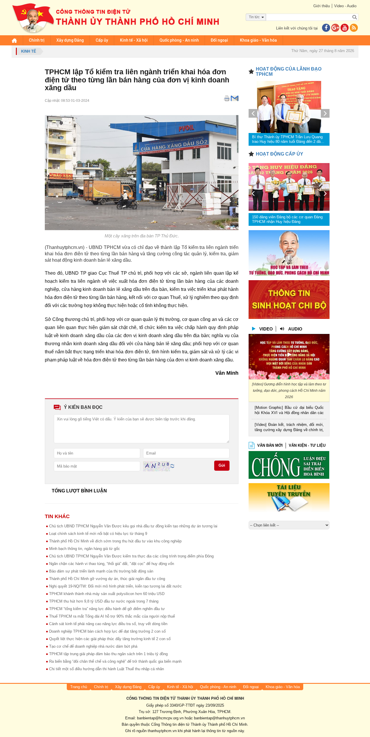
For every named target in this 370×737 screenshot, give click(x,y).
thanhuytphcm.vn (162, 731)
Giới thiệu (321, 6)
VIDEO (266, 328)
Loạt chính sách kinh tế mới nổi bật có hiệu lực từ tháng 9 (98, 533)
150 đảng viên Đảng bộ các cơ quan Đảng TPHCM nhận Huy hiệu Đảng (287, 219)
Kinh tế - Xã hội (134, 40)
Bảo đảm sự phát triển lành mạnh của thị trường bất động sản (101, 571)
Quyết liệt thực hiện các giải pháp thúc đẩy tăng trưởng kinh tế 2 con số (110, 639)
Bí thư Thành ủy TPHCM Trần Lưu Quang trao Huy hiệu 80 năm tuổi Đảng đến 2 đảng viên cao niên (288, 139)
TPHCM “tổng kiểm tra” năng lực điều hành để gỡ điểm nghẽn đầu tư (107, 609)
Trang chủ (78, 687)
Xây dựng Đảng (70, 40)
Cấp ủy (102, 40)
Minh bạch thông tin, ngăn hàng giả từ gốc (84, 548)
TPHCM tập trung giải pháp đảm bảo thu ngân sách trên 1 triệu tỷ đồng (108, 654)
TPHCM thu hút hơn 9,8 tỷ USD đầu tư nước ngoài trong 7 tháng (103, 601)
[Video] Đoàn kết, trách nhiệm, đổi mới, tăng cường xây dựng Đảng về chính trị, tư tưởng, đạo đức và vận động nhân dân (289, 427)
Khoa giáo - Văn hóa (258, 40)
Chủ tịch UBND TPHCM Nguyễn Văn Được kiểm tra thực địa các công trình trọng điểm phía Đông (131, 556)
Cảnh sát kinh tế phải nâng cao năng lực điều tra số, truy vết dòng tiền (108, 624)
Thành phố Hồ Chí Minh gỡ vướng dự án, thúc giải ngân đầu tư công (107, 579)
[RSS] (353, 28)
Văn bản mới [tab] (270, 445)
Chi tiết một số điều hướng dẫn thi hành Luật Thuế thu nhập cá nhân (106, 669)
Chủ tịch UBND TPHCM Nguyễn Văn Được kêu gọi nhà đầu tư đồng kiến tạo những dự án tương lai (133, 526)
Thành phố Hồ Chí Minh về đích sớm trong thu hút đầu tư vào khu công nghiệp (115, 541)
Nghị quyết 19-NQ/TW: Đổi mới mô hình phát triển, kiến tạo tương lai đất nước (115, 586)
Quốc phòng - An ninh (179, 40)
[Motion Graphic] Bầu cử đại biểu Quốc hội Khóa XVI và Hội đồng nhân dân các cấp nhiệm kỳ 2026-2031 (289, 410)
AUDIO (295, 328)
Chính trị (37, 40)
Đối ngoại (219, 40)
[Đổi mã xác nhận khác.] (172, 466)
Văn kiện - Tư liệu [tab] (307, 445)
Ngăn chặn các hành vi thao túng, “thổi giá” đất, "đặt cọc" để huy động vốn (111, 563)
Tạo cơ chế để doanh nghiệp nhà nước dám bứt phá (93, 646)
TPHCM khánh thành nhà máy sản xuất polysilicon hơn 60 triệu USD (106, 594)
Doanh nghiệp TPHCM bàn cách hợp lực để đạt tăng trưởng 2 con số (107, 631)
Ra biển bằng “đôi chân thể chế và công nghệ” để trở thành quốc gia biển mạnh (115, 661)
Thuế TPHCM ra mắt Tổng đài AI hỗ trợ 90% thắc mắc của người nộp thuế (112, 616)
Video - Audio (345, 6)
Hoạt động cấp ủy (279, 154)
